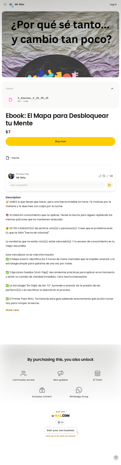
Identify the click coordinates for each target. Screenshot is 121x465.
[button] (61, 422)
